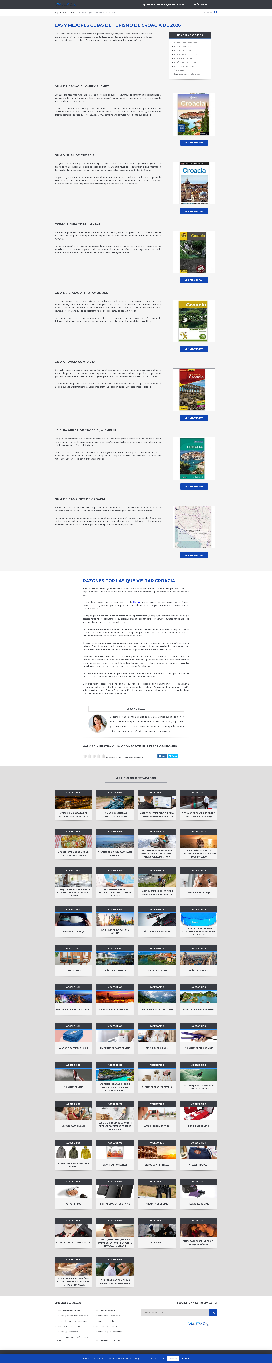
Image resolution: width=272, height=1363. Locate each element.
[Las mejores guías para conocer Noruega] (157, 997)
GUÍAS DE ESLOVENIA (157, 970)
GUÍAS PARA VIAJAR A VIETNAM (198, 1009)
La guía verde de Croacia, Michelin (187, 62)
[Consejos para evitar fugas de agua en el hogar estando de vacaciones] (73, 880)
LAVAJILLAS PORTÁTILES (115, 1164)
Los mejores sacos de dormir (105, 1321)
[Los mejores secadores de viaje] (198, 1191)
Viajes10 (69, 4)
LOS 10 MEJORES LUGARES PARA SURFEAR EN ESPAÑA (198, 1087)
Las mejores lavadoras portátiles (106, 1340)
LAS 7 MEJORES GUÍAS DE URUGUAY (73, 1009)
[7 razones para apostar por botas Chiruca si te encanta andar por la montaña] (157, 841)
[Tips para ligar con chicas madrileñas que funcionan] (115, 1269)
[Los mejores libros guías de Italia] (157, 1152)
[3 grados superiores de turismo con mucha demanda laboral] (157, 802)
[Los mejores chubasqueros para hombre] (73, 1152)
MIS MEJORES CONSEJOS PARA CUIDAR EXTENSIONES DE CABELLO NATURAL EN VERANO (115, 1242)
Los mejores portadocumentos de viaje (71, 1315)
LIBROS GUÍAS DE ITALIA (157, 1164)
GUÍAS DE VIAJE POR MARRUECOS (115, 1009)
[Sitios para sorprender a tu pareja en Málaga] (198, 1230)
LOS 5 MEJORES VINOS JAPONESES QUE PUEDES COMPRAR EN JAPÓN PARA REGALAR (115, 1126)
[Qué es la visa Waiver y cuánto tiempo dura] (157, 1230)
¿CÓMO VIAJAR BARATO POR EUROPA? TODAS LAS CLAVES (73, 815)
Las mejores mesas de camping (106, 1326)
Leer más (184, 1358)
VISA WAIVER (157, 1242)
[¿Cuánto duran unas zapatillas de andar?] (115, 802)
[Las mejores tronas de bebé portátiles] (157, 1075)
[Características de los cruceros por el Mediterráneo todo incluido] (198, 841)
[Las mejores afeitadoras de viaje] (198, 880)
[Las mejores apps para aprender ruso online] (115, 919)
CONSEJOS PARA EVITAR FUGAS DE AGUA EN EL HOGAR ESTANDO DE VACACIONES (73, 892)
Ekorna (136, 602)
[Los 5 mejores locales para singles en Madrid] (73, 1113)
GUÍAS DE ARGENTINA (115, 970)
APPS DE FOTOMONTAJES (156, 1126)
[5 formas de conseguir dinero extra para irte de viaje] (198, 802)
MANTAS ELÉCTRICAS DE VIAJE (73, 1048)
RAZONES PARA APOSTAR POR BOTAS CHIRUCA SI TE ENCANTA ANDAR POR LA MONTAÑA (157, 853)
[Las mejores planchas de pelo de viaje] (198, 1036)
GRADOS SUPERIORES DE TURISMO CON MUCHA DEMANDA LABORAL (157, 815)
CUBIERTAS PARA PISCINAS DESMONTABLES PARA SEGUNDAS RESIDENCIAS (198, 931)
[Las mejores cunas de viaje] (73, 958)
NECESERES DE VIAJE (199, 1164)
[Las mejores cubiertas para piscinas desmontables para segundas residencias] (198, 919)
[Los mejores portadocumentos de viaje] (115, 1191)
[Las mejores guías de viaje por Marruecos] (115, 997)
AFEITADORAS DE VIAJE (198, 892)
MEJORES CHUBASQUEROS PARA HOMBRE (73, 1165)
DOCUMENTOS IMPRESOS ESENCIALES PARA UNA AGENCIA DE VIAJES (115, 892)
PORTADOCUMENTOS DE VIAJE (115, 1203)
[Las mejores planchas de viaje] (73, 1075)
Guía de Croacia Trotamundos (185, 54)
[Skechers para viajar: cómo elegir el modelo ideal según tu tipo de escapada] (73, 1269)
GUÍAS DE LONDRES (198, 970)
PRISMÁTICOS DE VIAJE (157, 1203)
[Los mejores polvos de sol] (73, 1191)
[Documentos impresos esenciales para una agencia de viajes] (115, 880)
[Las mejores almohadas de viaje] (73, 919)
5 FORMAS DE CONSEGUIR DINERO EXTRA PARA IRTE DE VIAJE (198, 815)
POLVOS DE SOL (73, 1203)
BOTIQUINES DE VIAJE (198, 1126)
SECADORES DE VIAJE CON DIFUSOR (73, 1242)
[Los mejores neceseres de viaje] (198, 1152)
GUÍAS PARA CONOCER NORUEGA (157, 1009)
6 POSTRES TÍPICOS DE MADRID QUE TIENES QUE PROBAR (73, 854)
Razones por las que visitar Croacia (187, 74)
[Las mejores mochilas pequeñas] (157, 1036)
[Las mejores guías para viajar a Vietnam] (198, 997)
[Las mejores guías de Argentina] (115, 958)
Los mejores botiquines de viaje (106, 1315)
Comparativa (179, 70)
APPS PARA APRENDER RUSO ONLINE (115, 931)
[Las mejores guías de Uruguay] (73, 997)
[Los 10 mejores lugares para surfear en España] (198, 1075)
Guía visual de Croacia (182, 46)
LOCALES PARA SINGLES (73, 1126)
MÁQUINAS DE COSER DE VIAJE (115, 1048)
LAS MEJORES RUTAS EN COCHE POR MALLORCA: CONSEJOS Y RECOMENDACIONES (115, 1087)
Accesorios (70, 12)
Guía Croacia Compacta (183, 58)
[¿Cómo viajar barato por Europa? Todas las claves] (73, 802)
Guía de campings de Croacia (185, 66)
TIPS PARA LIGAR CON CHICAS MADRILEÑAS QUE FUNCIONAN (115, 1282)
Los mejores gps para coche (66, 1331)
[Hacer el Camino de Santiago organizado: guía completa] (157, 880)
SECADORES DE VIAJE (199, 1203)
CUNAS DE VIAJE (73, 970)
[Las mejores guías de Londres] (198, 958)
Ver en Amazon (194, 142)
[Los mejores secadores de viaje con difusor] (73, 1230)
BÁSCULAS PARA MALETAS (157, 931)
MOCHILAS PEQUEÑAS (157, 1048)
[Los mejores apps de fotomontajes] (157, 1113)
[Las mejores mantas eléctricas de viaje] (73, 1036)
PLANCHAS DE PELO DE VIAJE (199, 1048)
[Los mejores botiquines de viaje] (198, 1113)
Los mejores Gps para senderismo (107, 1331)
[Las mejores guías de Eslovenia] (157, 958)
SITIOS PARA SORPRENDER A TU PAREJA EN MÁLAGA (198, 1243)
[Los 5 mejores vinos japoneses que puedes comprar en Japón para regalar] (115, 1113)
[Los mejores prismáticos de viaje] (157, 1191)
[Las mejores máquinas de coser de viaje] (115, 1036)
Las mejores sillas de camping (67, 1326)
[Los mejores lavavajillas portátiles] (115, 1152)
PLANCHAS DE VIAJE (73, 1087)
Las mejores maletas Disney (104, 1310)
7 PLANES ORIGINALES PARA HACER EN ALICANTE (115, 854)
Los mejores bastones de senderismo (71, 1321)
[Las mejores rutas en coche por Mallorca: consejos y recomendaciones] (115, 1075)
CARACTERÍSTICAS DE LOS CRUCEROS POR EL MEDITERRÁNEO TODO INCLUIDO (199, 853)
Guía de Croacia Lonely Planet (185, 43)
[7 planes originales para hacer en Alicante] (115, 841)
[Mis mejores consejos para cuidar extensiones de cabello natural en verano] (115, 1230)
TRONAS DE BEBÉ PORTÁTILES (157, 1087)
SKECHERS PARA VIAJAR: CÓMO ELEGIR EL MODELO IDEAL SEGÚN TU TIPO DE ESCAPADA (73, 1281)
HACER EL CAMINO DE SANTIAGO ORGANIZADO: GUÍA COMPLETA (157, 893)
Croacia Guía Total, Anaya (183, 50)
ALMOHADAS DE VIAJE (73, 931)
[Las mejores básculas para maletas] (157, 919)
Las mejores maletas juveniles (67, 1310)
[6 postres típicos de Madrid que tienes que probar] (73, 841)
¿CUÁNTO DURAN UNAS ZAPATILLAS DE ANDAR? (115, 815)
